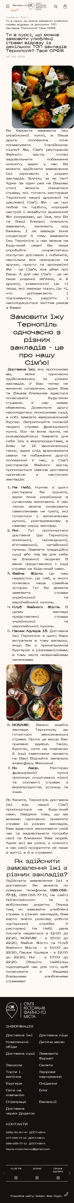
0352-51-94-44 (16, 1132)
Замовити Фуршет (48, 1056)
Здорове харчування (50, 1075)
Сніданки (48, 1083)
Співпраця (16, 1102)
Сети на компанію (15, 1093)
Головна (13, 17)
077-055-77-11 (16, 1138)
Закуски (14, 1065)
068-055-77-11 (33, 895)
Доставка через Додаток (20, 1111)
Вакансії (48, 1102)
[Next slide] (69, 1173)
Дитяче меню (52, 1042)
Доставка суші (20, 1053)
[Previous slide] (4, 1173)
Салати (46, 1065)
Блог (25, 17)
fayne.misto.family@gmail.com (26, 1149)
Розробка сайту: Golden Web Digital (37, 1196)
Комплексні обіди (17, 1045)
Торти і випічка (13, 1075)
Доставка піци (53, 1035)
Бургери (14, 1083)
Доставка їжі (19, 1035)
